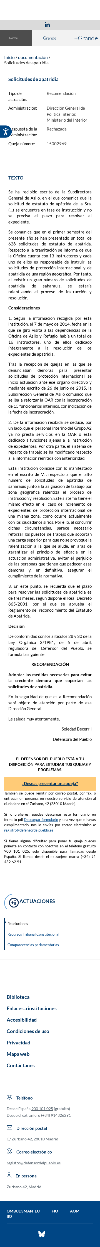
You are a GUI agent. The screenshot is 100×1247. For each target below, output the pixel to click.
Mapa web (18, 1054)
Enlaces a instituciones (32, 1008)
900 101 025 (42, 1108)
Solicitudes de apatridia (26, 62)
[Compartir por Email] (64, 24)
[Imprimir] (80, 24)
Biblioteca (18, 997)
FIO (55, 1211)
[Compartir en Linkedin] (47, 24)
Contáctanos (21, 1065)
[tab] (15, 24)
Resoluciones (18, 923)
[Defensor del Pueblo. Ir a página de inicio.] (50, 10)
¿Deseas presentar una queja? (50, 783)
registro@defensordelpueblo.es (28, 830)
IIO (9, 1216)
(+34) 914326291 (56, 1115)
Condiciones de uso (28, 1031)
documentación (33, 57)
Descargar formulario (41, 819)
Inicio (9, 57)
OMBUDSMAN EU (23, 1211)
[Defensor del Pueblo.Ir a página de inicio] (50, 974)
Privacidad (18, 1042)
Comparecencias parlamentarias (33, 945)
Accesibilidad (22, 1020)
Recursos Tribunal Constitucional (33, 934)
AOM (74, 1211)
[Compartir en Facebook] (15, 24)
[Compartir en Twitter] (31, 24)
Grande (49, 38)
